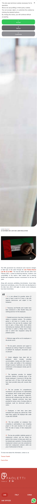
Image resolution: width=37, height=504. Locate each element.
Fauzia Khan (4, 460)
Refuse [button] (18, 28)
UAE (4, 495)
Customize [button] (18, 34)
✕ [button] (34, 3)
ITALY (17, 495)
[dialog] (18, 19)
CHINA (29, 495)
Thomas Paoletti (5, 456)
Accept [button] (18, 22)
